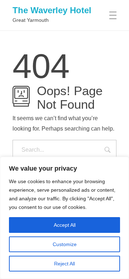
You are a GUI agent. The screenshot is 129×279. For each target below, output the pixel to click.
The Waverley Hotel (52, 10)
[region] (64, 218)
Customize (65, 244)
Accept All (65, 225)
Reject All (64, 263)
